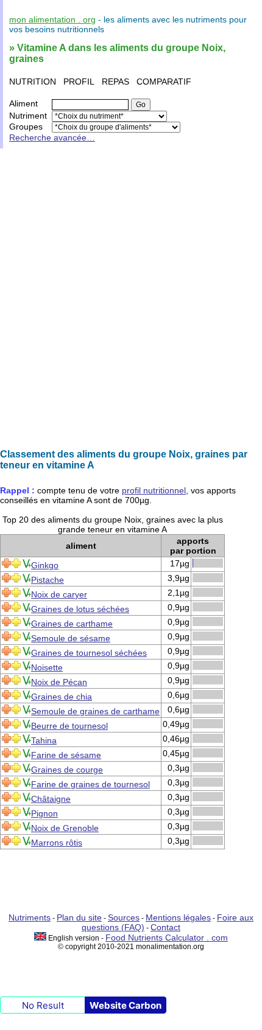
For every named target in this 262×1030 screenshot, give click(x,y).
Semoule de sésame (70, 638)
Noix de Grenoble (65, 828)
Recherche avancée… (52, 137)
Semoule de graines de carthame (95, 711)
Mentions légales (178, 917)
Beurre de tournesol (69, 726)
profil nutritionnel (154, 490)
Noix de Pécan (59, 682)
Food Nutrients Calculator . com (166, 937)
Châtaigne (51, 799)
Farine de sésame (66, 755)
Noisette (47, 667)
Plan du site (79, 917)
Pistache (47, 580)
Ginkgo (44, 565)
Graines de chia (61, 696)
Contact (165, 927)
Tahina (44, 740)
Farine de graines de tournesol (90, 784)
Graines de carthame (72, 623)
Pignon (44, 813)
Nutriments (30, 917)
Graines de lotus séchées (80, 609)
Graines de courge (67, 769)
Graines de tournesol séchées (89, 653)
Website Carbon (125, 1005)
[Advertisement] (131, 299)
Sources (124, 917)
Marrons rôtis (56, 842)
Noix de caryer (59, 594)
